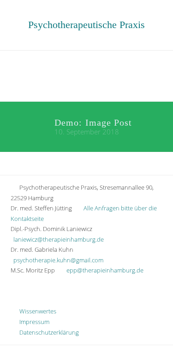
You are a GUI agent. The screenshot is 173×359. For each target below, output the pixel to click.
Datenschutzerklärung (47, 332)
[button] (86, 75)
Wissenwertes (35, 311)
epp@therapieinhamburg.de (104, 270)
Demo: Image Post (92, 122)
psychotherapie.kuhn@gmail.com (58, 260)
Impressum (32, 322)
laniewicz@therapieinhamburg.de (58, 239)
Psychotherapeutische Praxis (86, 24)
